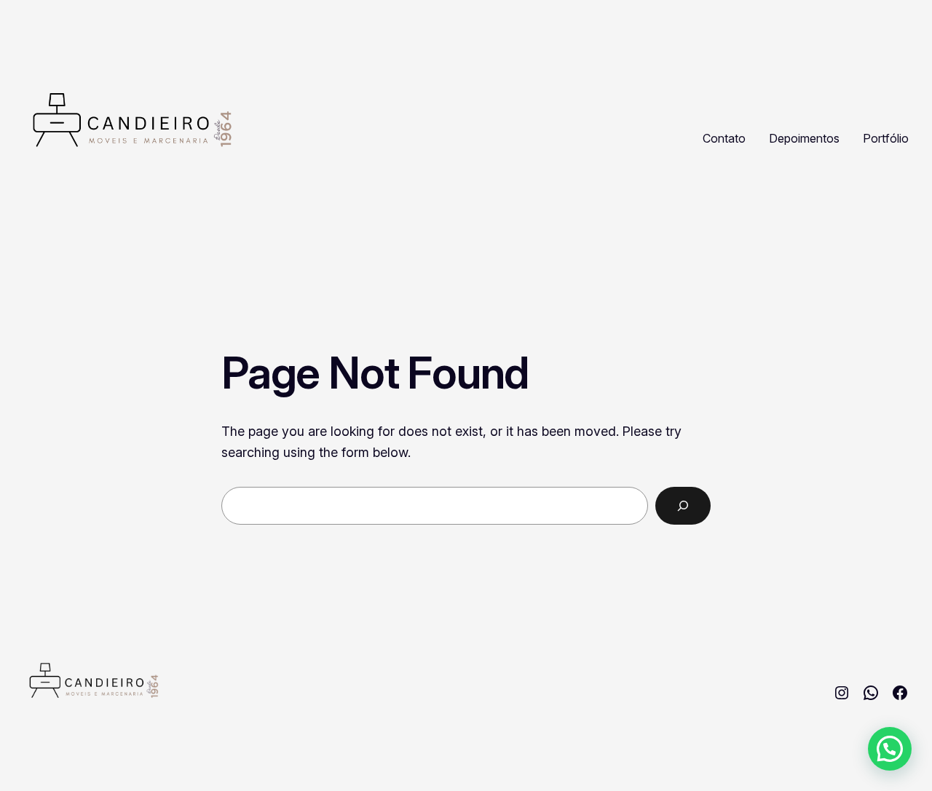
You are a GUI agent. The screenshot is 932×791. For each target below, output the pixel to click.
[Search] (683, 506)
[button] (890, 749)
